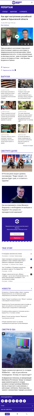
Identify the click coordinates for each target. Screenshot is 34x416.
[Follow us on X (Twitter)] (6, 401)
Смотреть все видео (28, 145)
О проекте (23, 12)
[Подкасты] (24, 401)
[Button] (5, 67)
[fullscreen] (31, 44)
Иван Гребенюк (5, 25)
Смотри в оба (8, 329)
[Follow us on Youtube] (9, 401)
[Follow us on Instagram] (13, 401)
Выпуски (13, 12)
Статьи (4, 12)
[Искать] (26, 414)
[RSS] (20, 401)
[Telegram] (17, 414)
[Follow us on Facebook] (2, 401)
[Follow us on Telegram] (17, 401)
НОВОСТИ (6, 288)
